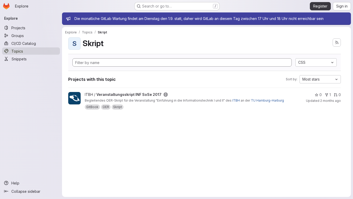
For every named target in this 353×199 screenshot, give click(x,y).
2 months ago (330, 101)
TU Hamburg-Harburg (267, 100)
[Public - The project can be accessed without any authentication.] (166, 95)
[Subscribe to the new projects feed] (337, 42)
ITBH (236, 100)
